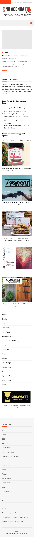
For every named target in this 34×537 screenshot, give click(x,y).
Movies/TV (5, 345)
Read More (5, 70)
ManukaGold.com (13, 140)
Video (4, 385)
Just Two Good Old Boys (10, 341)
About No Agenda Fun (10, 513)
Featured (5, 328)
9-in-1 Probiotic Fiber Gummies (15, 111)
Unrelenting (6, 380)
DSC (3, 323)
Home (4, 508)
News (4, 354)
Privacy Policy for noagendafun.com (15, 517)
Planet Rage (6, 363)
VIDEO (6, 52)
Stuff (3, 371)
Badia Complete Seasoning (14, 114)
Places (4, 358)
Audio (4, 315)
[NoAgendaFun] (17, 10)
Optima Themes (23, 533)
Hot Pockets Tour (8, 336)
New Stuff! (5, 350)
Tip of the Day (7, 376)
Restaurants (6, 367)
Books (4, 319)
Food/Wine (6, 332)
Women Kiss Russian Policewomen (14, 56)
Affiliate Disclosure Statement (12, 521)
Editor (6, 58)
